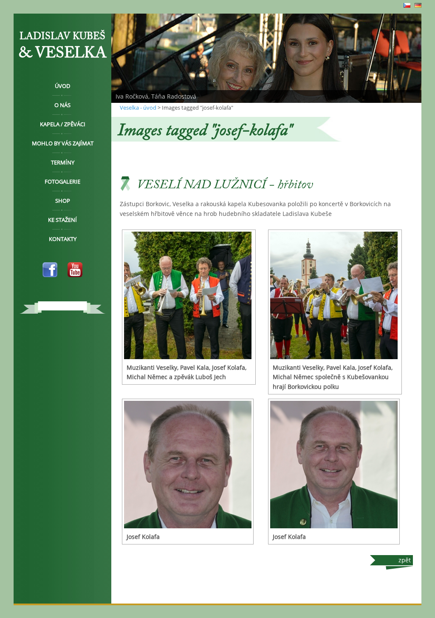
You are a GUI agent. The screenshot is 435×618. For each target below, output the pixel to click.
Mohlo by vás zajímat (62, 143)
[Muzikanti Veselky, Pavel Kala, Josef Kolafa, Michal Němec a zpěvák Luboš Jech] (189, 295)
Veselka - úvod (138, 107)
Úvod (62, 86)
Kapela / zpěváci (62, 124)
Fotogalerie (62, 181)
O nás (62, 105)
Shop (62, 200)
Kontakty (62, 239)
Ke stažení (62, 220)
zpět (404, 560)
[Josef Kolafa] (187, 464)
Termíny (62, 162)
